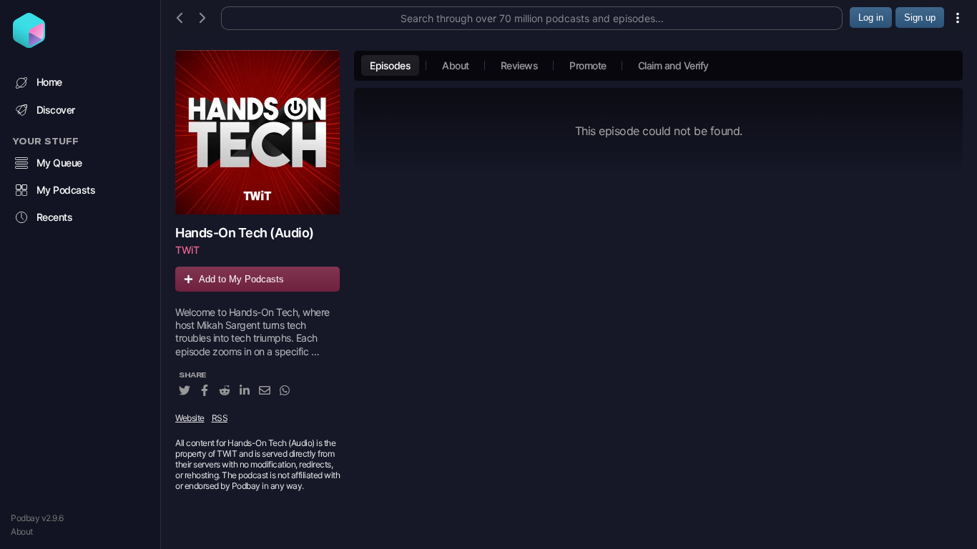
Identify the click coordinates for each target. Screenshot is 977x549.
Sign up (920, 17)
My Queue (59, 163)
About (22, 531)
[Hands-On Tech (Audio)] (257, 132)
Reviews (520, 65)
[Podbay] (29, 43)
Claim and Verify (673, 65)
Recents (54, 217)
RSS (220, 417)
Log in (870, 17)
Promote (588, 65)
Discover (55, 110)
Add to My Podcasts (241, 279)
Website (190, 417)
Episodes (390, 65)
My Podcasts (66, 190)
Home (49, 82)
